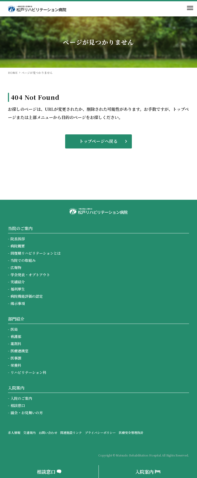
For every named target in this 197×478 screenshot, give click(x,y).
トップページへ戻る (98, 141)
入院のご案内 (21, 398)
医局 (14, 329)
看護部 (16, 336)
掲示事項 (18, 303)
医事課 (16, 358)
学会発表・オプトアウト (30, 274)
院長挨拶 (18, 238)
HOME (12, 73)
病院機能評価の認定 (27, 296)
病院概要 (18, 245)
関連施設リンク (71, 432)
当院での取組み (23, 260)
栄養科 (16, 365)
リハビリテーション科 (28, 372)
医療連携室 (19, 350)
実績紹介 (18, 281)
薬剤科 (16, 343)
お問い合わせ (48, 432)
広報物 (16, 267)
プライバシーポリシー (100, 432)
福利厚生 (18, 289)
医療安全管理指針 (131, 432)
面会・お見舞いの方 (27, 412)
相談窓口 (18, 405)
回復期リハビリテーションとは (36, 253)
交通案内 (29, 432)
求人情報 (14, 432)
